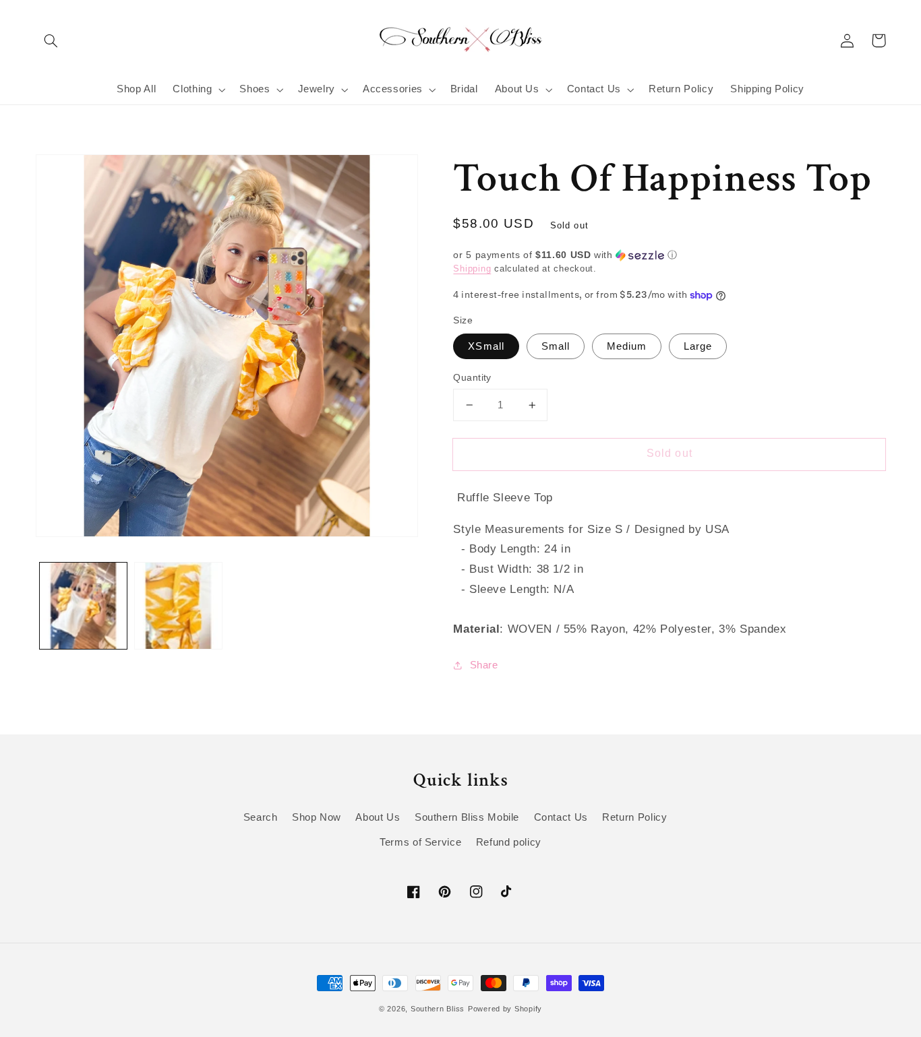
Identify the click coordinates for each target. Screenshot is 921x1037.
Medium (627, 346)
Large (698, 346)
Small (555, 346)
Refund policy (508, 842)
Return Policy (634, 817)
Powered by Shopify (505, 1009)
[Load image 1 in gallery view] (83, 606)
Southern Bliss (438, 1009)
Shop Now (316, 817)
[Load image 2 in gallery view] (178, 606)
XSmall (486, 346)
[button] (51, 40)
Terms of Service (420, 842)
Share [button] (484, 665)
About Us (377, 817)
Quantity (472, 378)
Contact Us (561, 817)
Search (260, 817)
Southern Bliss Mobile (467, 817)
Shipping (472, 269)
